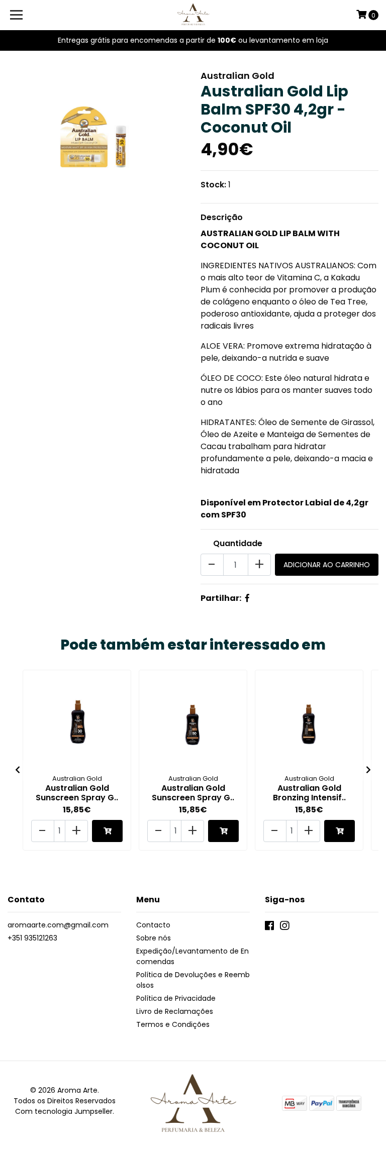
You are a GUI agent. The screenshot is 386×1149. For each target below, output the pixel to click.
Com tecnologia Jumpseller (64, 1111)
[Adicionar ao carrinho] (107, 831)
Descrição (222, 217)
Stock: (213, 184)
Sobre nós (153, 938)
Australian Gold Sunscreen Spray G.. (77, 792)
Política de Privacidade (176, 998)
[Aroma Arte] (193, 15)
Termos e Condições (173, 1024)
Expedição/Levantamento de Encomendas (192, 956)
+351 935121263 (32, 938)
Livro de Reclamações (174, 1011)
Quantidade (237, 543)
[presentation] (18, 770)
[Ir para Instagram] (284, 927)
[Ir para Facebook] (269, 927)
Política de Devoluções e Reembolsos (193, 980)
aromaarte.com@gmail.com (58, 925)
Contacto (153, 925)
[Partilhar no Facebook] (247, 598)
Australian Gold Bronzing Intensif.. (309, 792)
